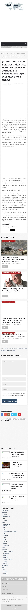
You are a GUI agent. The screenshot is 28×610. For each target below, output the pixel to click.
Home (4, 53)
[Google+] (5, 414)
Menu (3, 44)
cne (7, 348)
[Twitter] (12, 414)
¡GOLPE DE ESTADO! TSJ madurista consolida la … (17, 499)
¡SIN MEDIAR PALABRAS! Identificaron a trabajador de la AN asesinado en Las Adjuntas (13, 259)
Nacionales (9, 53)
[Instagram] (8, 414)
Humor (3, 522)
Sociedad (4, 571)
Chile (4, 533)
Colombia (5, 535)
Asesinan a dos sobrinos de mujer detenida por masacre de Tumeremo (13, 335)
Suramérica (6, 545)
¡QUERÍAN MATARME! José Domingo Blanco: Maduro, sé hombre (13, 290)
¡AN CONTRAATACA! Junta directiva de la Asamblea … (17, 454)
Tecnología (4, 573)
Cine (4, 518)
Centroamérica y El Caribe (9, 531)
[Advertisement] (14, 28)
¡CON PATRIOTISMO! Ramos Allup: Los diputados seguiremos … (13, 487)
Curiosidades (5, 510)
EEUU (4, 539)
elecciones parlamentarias (16, 348)
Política (14, 53)
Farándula (5, 520)
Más (4, 266)
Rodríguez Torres (10, 350)
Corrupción (6, 553)
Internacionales (6, 524)
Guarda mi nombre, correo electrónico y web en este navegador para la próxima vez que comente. (13, 395)
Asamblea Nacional (8, 551)
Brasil (4, 529)
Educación (4, 514)
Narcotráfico (5, 565)
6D (5, 348)
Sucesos (5, 563)
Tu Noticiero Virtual (14, 578)
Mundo (3, 547)
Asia (4, 527)
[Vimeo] (15, 414)
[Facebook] (2, 414)
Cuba (4, 537)
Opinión (4, 567)
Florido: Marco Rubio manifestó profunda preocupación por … (17, 475)
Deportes (4, 512)
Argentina (5, 525)
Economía (5, 557)
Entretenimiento (6, 516)
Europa (5, 541)
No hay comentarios (6, 84)
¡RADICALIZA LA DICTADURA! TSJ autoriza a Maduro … (17, 465)
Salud (3, 569)
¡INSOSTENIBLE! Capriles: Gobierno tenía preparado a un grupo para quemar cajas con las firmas (13, 320)
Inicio (14, 608)
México (5, 543)
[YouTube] (19, 414)
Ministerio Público (7, 559)
